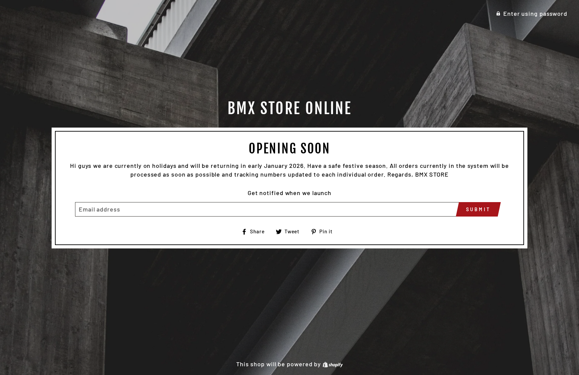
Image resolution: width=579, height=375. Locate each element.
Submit (478, 209)
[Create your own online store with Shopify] (333, 364)
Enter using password (535, 13)
